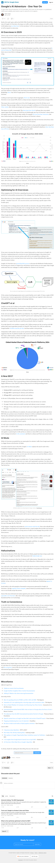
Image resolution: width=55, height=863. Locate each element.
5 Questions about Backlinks (11, 730)
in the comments (20, 434)
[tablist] (7, 778)
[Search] (52, 796)
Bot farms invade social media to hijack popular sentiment (19, 723)
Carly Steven (39, 508)
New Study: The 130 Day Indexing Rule (14, 733)
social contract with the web (32, 526)
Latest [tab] (6, 796)
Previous (6, 768)
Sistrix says (27, 98)
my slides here (15, 26)
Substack (20, 860)
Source (27, 163)
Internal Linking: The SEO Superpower (12, 800)
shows (9, 92)
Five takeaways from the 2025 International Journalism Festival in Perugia (23, 714)
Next (49, 768)
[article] (27, 803)
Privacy (32, 852)
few (5, 667)
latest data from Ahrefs (29, 110)
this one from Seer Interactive (40, 114)
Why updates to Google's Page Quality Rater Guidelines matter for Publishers (24, 735)
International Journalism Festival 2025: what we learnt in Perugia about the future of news (28, 709)
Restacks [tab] (11, 778)
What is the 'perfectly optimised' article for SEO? (15, 821)
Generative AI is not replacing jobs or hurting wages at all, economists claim (24, 702)
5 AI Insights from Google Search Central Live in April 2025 (20, 740)
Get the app (34, 856)
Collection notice (42, 852)
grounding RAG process (23, 264)
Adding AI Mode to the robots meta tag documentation (18, 693)
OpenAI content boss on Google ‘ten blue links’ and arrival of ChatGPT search (24, 718)
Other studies (4, 107)
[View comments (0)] (8, 18)
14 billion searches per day (17, 328)
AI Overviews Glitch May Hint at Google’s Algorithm (18, 742)
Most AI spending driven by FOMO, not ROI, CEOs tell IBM (20, 700)
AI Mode (29, 447)
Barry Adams (8, 13)
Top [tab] (3, 796)
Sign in (51, 2)
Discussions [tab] (12, 796)
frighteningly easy (37, 556)
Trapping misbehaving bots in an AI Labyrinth (16, 721)
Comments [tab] (4, 778)
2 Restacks (18, 757)
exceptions (9, 667)
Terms (36, 852)
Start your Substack (24, 856)
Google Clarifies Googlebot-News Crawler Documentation (19, 691)
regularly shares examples (19, 588)
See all (4, 831)
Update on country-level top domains (14, 688)
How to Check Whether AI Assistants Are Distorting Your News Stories (23, 705)
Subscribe (45, 2)
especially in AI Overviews (8, 596)
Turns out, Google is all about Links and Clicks (15, 810)
